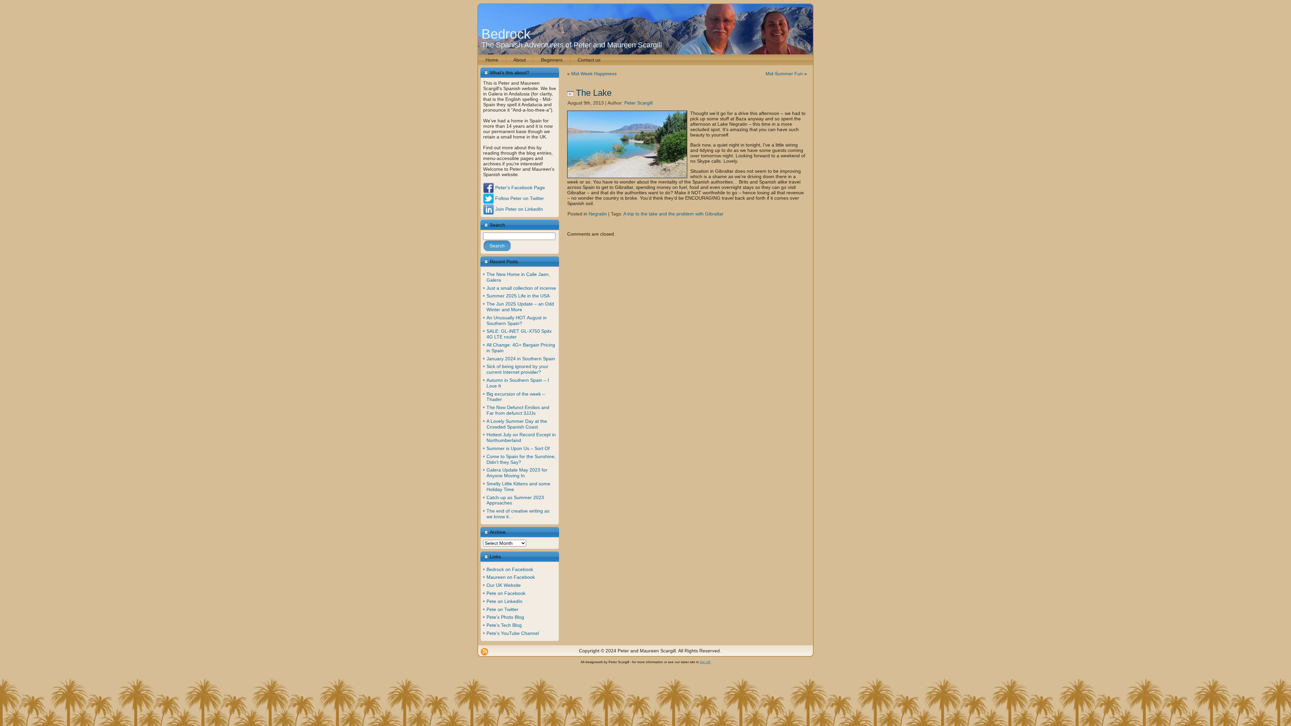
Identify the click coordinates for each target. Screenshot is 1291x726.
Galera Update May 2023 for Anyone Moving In (516, 472)
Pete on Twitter (502, 609)
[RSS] (484, 651)
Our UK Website (503, 585)
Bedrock (506, 34)
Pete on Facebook (505, 593)
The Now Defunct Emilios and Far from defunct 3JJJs (517, 410)
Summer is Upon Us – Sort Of (518, 448)
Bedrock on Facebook (509, 569)
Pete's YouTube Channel (512, 633)
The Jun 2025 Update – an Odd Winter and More (520, 306)
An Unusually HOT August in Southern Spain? (516, 320)
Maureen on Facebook (510, 577)
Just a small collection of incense (521, 288)
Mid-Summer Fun (784, 73)
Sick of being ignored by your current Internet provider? (517, 369)
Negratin (598, 213)
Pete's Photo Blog (505, 617)
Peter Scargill (638, 103)
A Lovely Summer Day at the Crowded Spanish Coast (516, 424)
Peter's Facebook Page (519, 187)
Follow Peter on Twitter (519, 198)
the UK (705, 662)
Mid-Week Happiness (594, 73)
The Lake (594, 93)
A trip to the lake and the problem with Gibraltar (673, 213)
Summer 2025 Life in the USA (518, 295)
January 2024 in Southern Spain (520, 358)
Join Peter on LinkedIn (518, 209)
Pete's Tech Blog (504, 625)
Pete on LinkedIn (504, 601)
